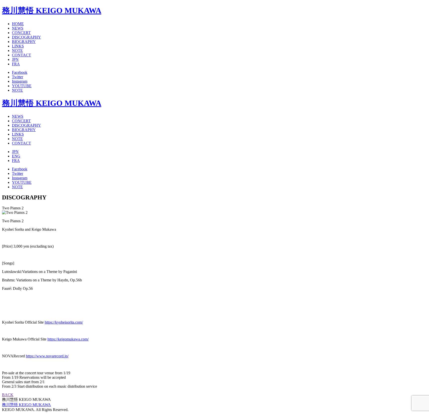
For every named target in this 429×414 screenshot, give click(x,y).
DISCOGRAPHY (26, 37)
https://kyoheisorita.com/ (64, 322)
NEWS (17, 28)
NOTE (17, 50)
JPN (15, 59)
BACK (7, 395)
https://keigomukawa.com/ (68, 339)
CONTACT (21, 55)
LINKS (18, 46)
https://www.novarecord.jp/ (47, 356)
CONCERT (21, 33)
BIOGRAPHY (24, 41)
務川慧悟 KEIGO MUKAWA (51, 10)
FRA (16, 64)
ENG (16, 156)
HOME (18, 24)
